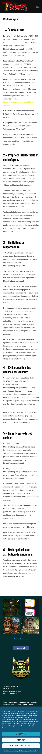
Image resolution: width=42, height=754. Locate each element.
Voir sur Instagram (21, 639)
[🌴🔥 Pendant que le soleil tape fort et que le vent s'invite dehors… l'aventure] (11, 625)
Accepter (21, 734)
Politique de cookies (11, 751)
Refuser (21, 740)
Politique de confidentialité (28, 751)
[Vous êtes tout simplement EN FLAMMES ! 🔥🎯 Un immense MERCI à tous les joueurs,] (30, 607)
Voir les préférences (21, 746)
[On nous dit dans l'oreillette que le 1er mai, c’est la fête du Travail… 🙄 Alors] (30, 625)
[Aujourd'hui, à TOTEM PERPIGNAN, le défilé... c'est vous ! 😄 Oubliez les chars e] (11, 607)
